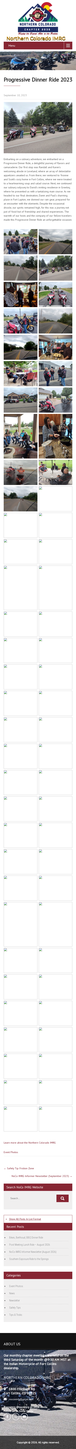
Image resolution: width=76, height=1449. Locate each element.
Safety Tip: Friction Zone (19, 1168)
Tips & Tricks (15, 1314)
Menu (11, 45)
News (12, 1293)
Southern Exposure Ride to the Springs (29, 1259)
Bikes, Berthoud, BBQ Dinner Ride (26, 1237)
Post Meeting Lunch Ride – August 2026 (29, 1244)
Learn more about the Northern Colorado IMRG (30, 1142)
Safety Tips (15, 1307)
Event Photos (11, 1152)
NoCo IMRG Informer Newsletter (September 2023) (42, 1176)
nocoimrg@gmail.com (21, 1399)
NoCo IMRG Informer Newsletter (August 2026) (32, 1251)
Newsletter (14, 1300)
